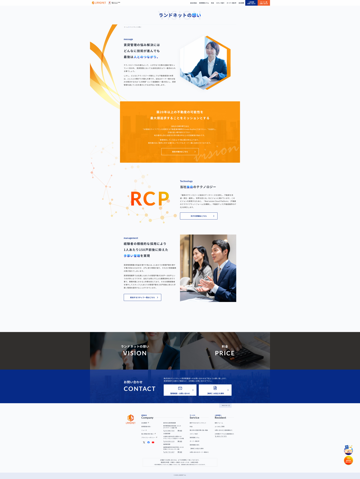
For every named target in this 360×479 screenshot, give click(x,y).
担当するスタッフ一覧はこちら (142, 297)
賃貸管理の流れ (194, 445)
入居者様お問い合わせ (251, 3)
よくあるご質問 (219, 426)
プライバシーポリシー (148, 437)
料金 (191, 426)
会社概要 (144, 423)
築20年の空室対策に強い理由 (199, 430)
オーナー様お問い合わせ (264, 3)
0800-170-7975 (222, 436)
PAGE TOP (225, 405)
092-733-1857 (169, 452)
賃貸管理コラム (194, 437)
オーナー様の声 (194, 441)
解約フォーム (219, 423)
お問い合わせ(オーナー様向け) (199, 452)
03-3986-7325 (169, 431)
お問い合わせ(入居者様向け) (223, 430)
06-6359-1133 (169, 441)
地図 (180, 431)
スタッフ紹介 (194, 434)
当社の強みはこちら (180, 151)
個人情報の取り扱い (147, 434)
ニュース (144, 430)
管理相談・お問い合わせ (180, 393)
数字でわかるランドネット (198, 423)
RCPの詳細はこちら (199, 216)
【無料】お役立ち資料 (215, 393)
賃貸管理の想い (146, 426)
